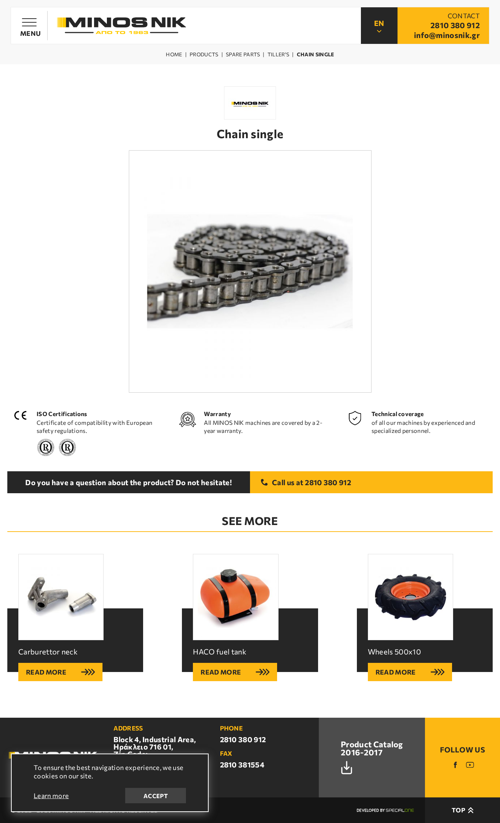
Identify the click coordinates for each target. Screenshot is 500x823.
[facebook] (455, 764)
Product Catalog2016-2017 (372, 748)
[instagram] (469, 764)
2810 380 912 (328, 482)
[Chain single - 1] (250, 271)
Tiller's (279, 54)
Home (174, 54)
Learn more (51, 795)
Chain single (315, 54)
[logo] (121, 25)
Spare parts (243, 54)
